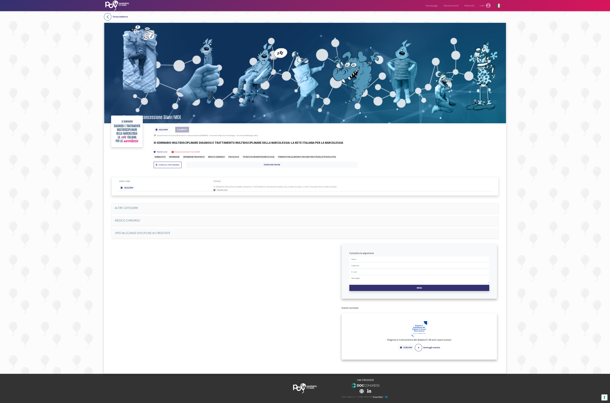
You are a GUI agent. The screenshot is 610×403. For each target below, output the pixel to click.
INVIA (419, 287)
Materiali (469, 5)
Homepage (432, 5)
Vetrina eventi (451, 5)
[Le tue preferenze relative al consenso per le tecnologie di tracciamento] (604, 397)
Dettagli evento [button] (431, 347)
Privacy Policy (378, 397)
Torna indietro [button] (120, 16)
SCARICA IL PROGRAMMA (169, 165)
